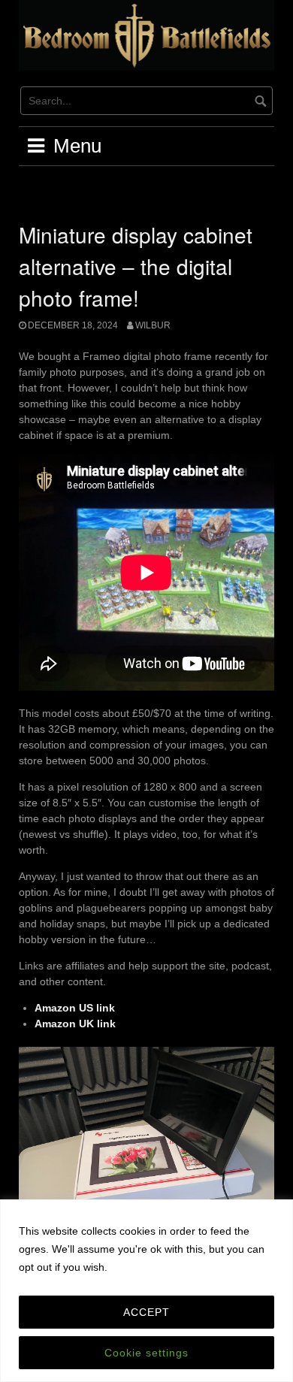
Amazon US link (75, 1008)
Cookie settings (146, 1353)
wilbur (153, 325)
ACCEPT (146, 1312)
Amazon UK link (75, 1024)
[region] (146, 1290)
